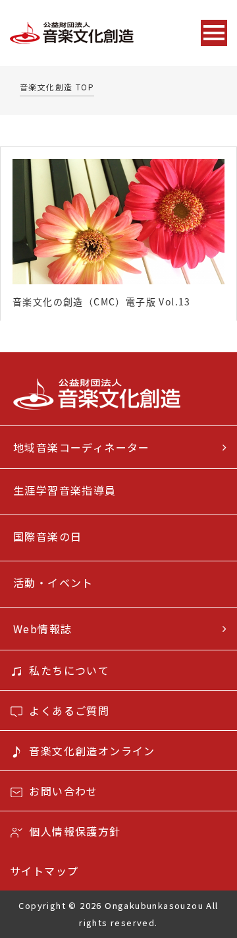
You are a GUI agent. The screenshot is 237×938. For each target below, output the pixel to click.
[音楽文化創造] (98, 33)
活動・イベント (53, 582)
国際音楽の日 (47, 536)
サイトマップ (44, 871)
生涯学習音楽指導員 (65, 490)
